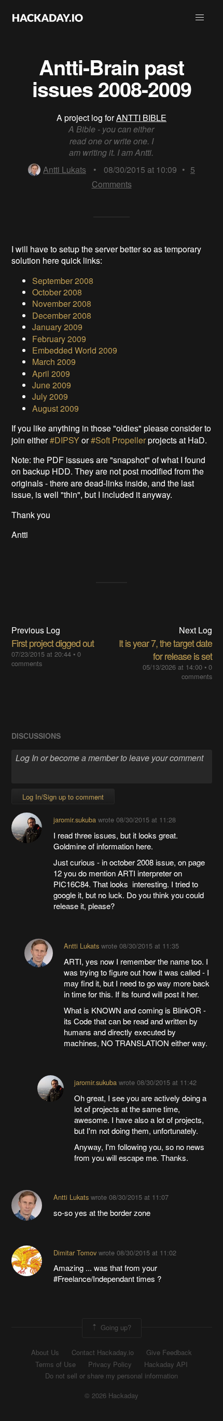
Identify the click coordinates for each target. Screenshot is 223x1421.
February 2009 (59, 339)
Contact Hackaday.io (103, 1352)
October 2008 (57, 292)
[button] (199, 17)
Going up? (115, 1327)
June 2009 (51, 385)
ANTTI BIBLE (141, 118)
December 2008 (61, 315)
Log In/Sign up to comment (63, 797)
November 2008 (61, 303)
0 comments (197, 671)
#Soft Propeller (118, 440)
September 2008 (62, 281)
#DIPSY (64, 440)
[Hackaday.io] (48, 17)
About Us (45, 1352)
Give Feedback (169, 1352)
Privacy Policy (110, 1364)
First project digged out (52, 642)
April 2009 (51, 374)
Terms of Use (55, 1364)
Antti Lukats (64, 169)
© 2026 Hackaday (111, 1395)
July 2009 (50, 396)
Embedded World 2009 (74, 350)
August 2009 (55, 408)
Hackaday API (166, 1364)
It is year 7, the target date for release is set (165, 649)
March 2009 (54, 362)
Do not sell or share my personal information (111, 1376)
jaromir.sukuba (74, 819)
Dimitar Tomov (74, 1252)
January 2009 (57, 327)
